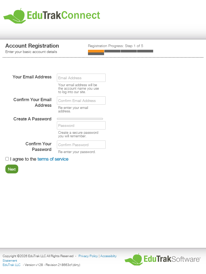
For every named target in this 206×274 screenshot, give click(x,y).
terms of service (53, 159)
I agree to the (38, 159)
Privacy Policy (88, 256)
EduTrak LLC (11, 265)
